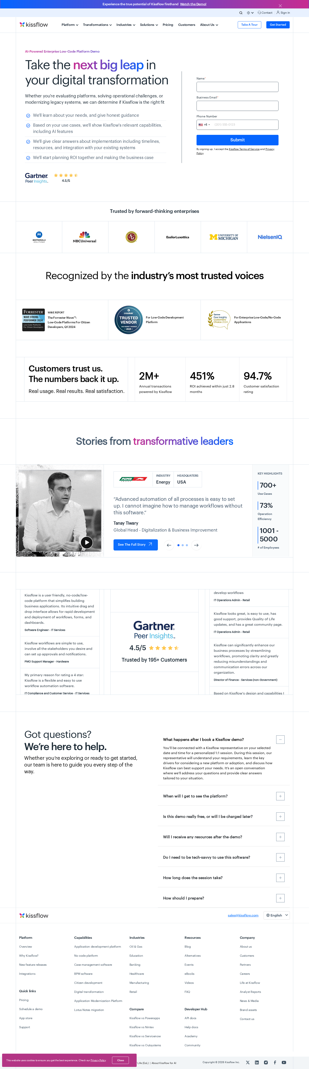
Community (192, 1045)
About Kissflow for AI (164, 1063)
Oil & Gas (135, 946)
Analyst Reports (250, 992)
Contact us (247, 1019)
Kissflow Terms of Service (244, 149)
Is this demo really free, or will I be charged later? (208, 816)
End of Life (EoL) (139, 1063)
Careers (245, 973)
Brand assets (248, 1010)
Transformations (96, 25)
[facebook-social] (275, 1062)
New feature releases (33, 964)
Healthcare (136, 973)
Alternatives (193, 955)
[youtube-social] (284, 1062)
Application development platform (97, 946)
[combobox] (204, 124)
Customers (186, 25)
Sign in (285, 12)
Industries (124, 25)
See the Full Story (131, 544)
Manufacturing (139, 982)
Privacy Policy (98, 1060)
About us (246, 946)
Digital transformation (89, 992)
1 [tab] (178, 545)
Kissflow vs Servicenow (145, 1036)
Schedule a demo (31, 1009)
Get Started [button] (278, 24)
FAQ (187, 992)
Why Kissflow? (28, 955)
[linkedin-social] (257, 1062)
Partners (245, 964)
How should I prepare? (183, 898)
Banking (134, 964)
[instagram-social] (266, 1062)
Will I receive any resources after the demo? (202, 837)
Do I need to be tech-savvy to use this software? (206, 857)
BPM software (83, 973)
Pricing (168, 25)
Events (189, 964)
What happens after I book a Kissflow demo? (203, 739)
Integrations (27, 973)
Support (24, 1027)
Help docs (191, 1027)
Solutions (147, 25)
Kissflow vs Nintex (141, 1027)
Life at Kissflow (250, 982)
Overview (25, 946)
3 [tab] (187, 545)
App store (25, 1018)
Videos (189, 982)
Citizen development (88, 982)
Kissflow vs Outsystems (145, 1045)
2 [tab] (183, 545)
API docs (190, 1018)
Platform (68, 25)
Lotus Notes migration (89, 1010)
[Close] (280, 6)
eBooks (189, 973)
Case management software (93, 964)
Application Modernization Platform (98, 1001)
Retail (133, 992)
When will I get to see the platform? (195, 796)
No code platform (86, 955)
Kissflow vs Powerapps (144, 1018)
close (120, 1060)
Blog (188, 946)
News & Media (249, 1001)
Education (136, 955)
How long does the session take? (193, 878)
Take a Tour (249, 24)
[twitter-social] (248, 1062)
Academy (191, 1036)
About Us (207, 25)
